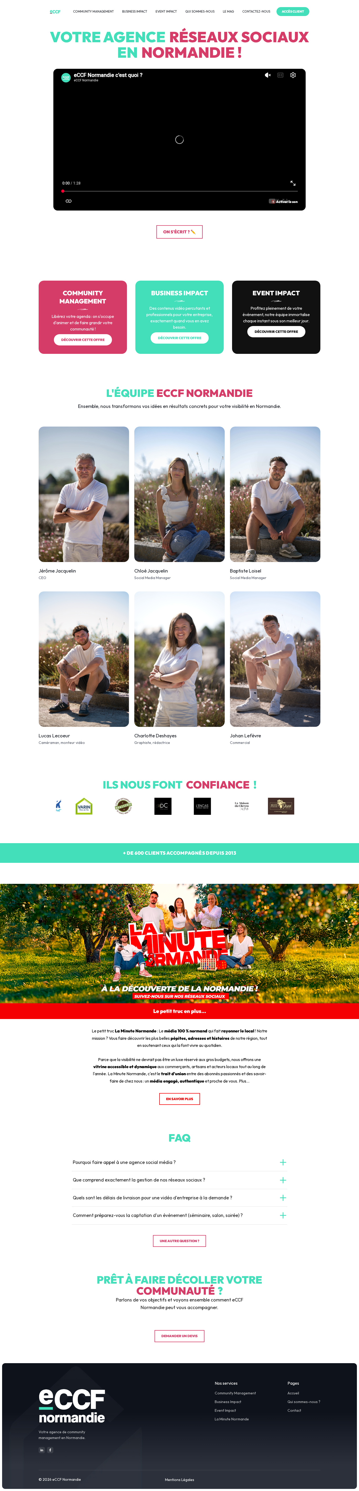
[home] (55, 11)
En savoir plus (179, 1099)
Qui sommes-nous (199, 11)
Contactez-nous (256, 11)
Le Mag (228, 11)
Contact (294, 1410)
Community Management (93, 11)
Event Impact (166, 11)
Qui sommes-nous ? (304, 1401)
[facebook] (50, 1450)
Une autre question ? (179, 1241)
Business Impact (134, 11)
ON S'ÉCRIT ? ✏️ (179, 231)
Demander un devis (179, 1336)
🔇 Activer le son (284, 202)
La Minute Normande (232, 1419)
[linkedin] (42, 1450)
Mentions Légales (179, 1479)
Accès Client (293, 11)
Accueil (293, 1393)
